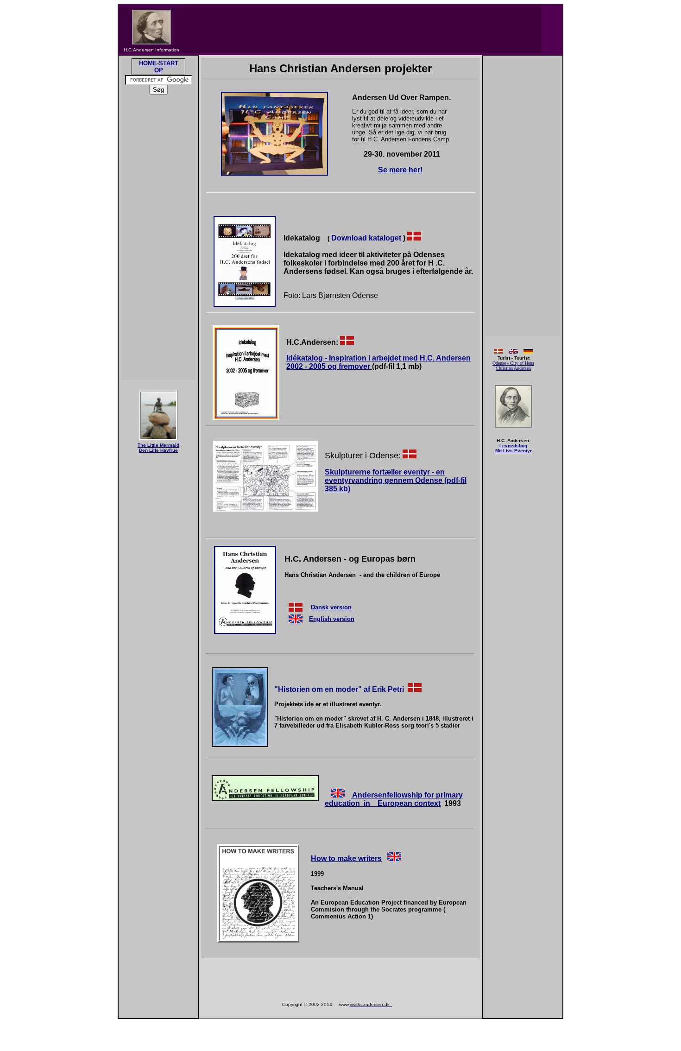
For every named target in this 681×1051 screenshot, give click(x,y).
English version (331, 618)
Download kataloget (366, 238)
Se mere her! (400, 170)
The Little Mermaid (158, 445)
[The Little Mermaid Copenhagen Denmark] (158, 440)
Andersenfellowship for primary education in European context (394, 799)
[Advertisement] (363, 30)
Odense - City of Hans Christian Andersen (513, 366)
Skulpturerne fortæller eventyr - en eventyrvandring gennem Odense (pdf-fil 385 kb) (396, 480)
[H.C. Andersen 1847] (513, 428)
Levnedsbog (513, 445)
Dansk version (332, 607)
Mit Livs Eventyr (513, 450)
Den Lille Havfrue (158, 450)
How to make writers (346, 858)
